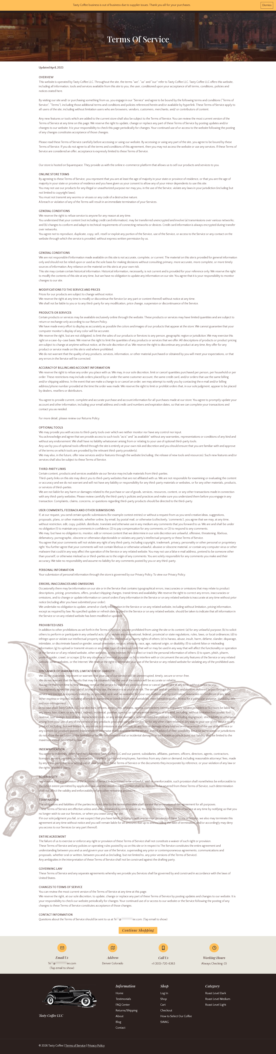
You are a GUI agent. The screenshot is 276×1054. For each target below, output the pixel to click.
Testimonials (123, 999)
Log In (164, 993)
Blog (118, 1022)
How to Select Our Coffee (176, 1016)
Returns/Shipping (127, 1010)
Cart (163, 1004)
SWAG (164, 1022)
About (119, 1016)
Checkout (166, 1010)
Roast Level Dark (215, 993)
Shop (163, 999)
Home (119, 993)
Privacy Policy (96, 1045)
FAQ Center (123, 1004)
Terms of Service (75, 1045)
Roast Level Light (215, 1004)
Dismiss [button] (267, 5)
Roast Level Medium (217, 999)
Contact (120, 1027)
